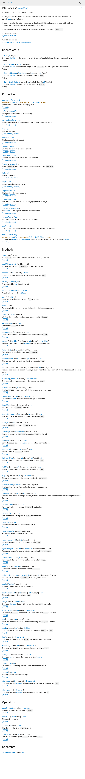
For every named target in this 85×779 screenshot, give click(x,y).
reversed (5, 208)
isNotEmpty (6, 155)
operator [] (5, 726)
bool (12, 146)
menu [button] (3, 2)
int (15, 36)
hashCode (5, 138)
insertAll (5, 432)
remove (4, 505)
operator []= (6, 734)
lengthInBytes (7, 191)
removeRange (7, 531)
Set (10, 663)
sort (3, 619)
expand (4, 341)
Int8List (5, 56)
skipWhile (5, 610)
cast (3, 297)
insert (4, 423)
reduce (4, 493)
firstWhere (5, 359)
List (9, 19)
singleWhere (6, 593)
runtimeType (6, 217)
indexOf (5, 405)
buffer (4, 111)
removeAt (5, 513)
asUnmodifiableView (10, 291)
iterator (4, 164)
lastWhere (5, 467)
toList (4, 655)
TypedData (22, 73)
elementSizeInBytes (9, 120)
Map (12, 282)
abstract (20, 8)
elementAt (5, 323)
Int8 (18, 100)
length (4, 182)
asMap (4, 282)
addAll (4, 264)
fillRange (5, 350)
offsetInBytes (7, 199)
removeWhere (7, 540)
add (3, 255)
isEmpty (5, 146)
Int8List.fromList (8, 64)
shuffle (4, 584)
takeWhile (5, 646)
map (3, 476)
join (3, 441)
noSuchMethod (7, 485)
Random (11, 584)
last (3, 173)
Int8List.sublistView (9, 73)
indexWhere (6, 414)
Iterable (13, 208)
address (5, 100)
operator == (6, 717)
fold (3, 367)
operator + (5, 708)
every (4, 332)
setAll (4, 566)
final (26, 8)
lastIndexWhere (7, 458)
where (4, 681)
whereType (6, 690)
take (3, 637)
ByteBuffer (16, 82)
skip (3, 602)
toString (5, 672)
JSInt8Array (12, 235)
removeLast (6, 522)
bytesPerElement (8, 753)
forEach (5, 388)
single (4, 226)
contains (5, 315)
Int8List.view (7, 82)
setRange (5, 575)
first (3, 129)
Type (15, 217)
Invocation (17, 485)
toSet (4, 663)
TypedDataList (7, 36)
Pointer (13, 100)
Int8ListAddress (8, 42)
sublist (4, 628)
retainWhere (6, 558)
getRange (5, 396)
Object (11, 315)
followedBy (6, 379)
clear (3, 306)
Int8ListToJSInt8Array (23, 42)
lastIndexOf (6, 449)
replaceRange (7, 549)
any (3, 273)
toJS (4, 235)
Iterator (12, 164)
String (8, 441)
